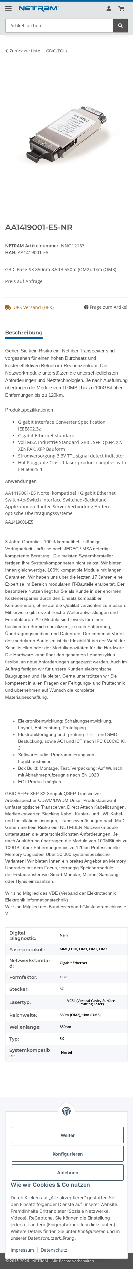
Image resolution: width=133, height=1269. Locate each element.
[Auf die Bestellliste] (10, 71)
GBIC (64, 977)
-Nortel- (66, 1052)
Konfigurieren (68, 1154)
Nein (64, 935)
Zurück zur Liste (25, 51)
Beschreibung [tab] (24, 333)
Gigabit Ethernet (73, 963)
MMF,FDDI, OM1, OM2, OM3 (83, 949)
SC (62, 989)
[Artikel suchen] (120, 25)
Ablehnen (67, 1172)
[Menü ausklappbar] (8, 6)
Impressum (22, 1250)
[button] (109, 8)
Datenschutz (54, 1250)
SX (62, 1038)
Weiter (68, 1135)
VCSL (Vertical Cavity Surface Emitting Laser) (91, 1002)
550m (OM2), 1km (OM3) (80, 1015)
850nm (65, 1027)
